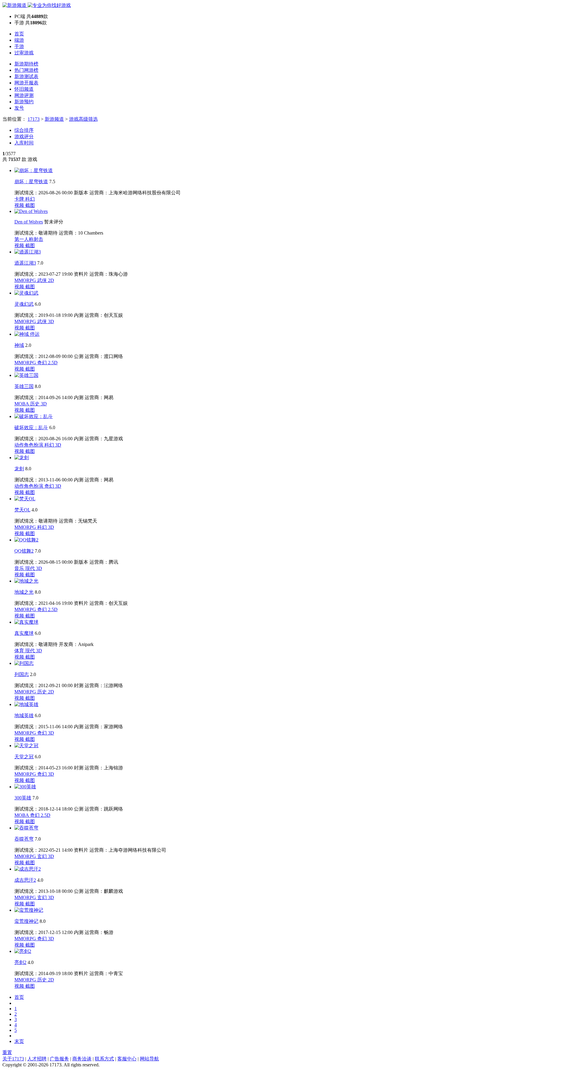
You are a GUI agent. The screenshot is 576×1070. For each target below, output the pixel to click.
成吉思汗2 (25, 880)
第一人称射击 (28, 239)
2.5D (53, 362)
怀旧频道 (24, 89)
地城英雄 (24, 715)
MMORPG (25, 280)
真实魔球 (24, 633)
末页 (19, 1041)
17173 (34, 119)
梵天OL (22, 509)
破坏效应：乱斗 (31, 427)
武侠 (42, 280)
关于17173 (13, 1058)
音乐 (19, 568)
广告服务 (59, 1058)
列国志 (21, 674)
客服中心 (126, 1058)
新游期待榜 (26, 63)
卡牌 (19, 199)
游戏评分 (24, 136)
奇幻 (42, 362)
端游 (19, 40)
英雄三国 (24, 386)
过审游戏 (24, 52)
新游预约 (24, 101)
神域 (19, 345)
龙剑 (19, 468)
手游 (19, 46)
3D (51, 321)
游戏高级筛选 (83, 119)
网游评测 (24, 95)
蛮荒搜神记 (26, 921)
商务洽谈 (82, 1058)
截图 (30, 205)
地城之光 (24, 592)
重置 (7, 1052)
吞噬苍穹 (24, 838)
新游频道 (54, 119)
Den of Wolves (28, 221)
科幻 (30, 199)
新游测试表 (26, 76)
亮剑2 (20, 962)
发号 (19, 108)
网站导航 (149, 1058)
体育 (19, 650)
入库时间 (24, 142)
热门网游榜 (26, 70)
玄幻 (42, 856)
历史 (35, 403)
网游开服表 (26, 82)
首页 (19, 33)
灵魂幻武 (24, 304)
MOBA (22, 403)
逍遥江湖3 (25, 262)
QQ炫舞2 (24, 550)
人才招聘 (36, 1058)
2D (51, 280)
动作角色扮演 (29, 444)
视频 (19, 205)
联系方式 (104, 1058)
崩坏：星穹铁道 (31, 181)
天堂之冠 (24, 756)
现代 (30, 568)
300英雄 (22, 797)
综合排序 (24, 130)
